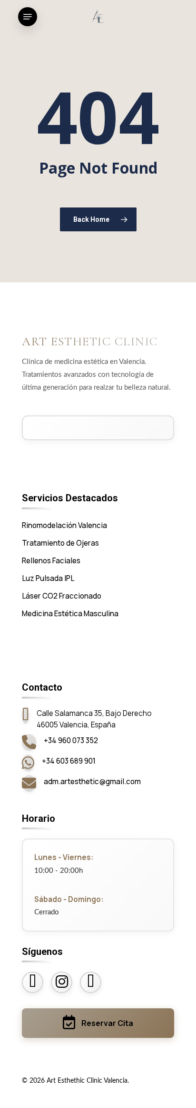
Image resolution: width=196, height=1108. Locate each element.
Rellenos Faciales (51, 561)
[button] (175, 1088)
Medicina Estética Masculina (70, 614)
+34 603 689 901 (69, 761)
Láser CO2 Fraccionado (61, 596)
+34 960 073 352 (71, 740)
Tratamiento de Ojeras (60, 543)
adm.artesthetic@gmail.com (92, 782)
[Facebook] (32, 982)
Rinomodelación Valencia (64, 525)
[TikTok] (90, 982)
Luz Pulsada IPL (48, 578)
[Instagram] (61, 982)
